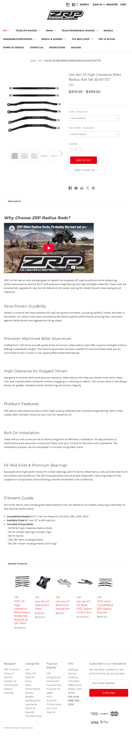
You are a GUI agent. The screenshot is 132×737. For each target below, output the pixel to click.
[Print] (81, 188)
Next (61, 153)
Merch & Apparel (52, 39)
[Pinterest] (93, 188)
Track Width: (81, 127)
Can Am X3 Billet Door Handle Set (63, 605)
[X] (87, 188)
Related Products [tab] (17, 563)
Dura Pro (52, 700)
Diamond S (53, 681)
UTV (5, 30)
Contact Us (36, 47)
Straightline (53, 677)
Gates (50, 692)
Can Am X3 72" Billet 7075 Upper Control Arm (84, 607)
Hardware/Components (17, 39)
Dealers (76, 47)
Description (14, 201)
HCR (49, 696)
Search (84, 4)
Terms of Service (13, 47)
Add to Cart (84, 587)
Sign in (97, 4)
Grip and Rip (54, 685)
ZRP (49, 673)
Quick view (22, 578)
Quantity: (73, 143)
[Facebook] (73, 4)
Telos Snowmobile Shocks (78, 30)
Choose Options (22, 587)
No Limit (52, 708)
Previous (6, 153)
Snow (49, 30)
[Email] (76, 188)
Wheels (108, 30)
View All (51, 712)
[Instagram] (67, 4)
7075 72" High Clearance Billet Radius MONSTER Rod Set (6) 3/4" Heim (22, 612)
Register (112, 4)
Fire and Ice (53, 688)
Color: (78, 111)
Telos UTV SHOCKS (26, 30)
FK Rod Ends (54, 704)
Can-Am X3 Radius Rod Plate (42, 605)
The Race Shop (81, 39)
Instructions (57, 47)
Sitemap (9, 692)
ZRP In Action (107, 39)
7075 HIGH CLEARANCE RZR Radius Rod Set (105, 607)
